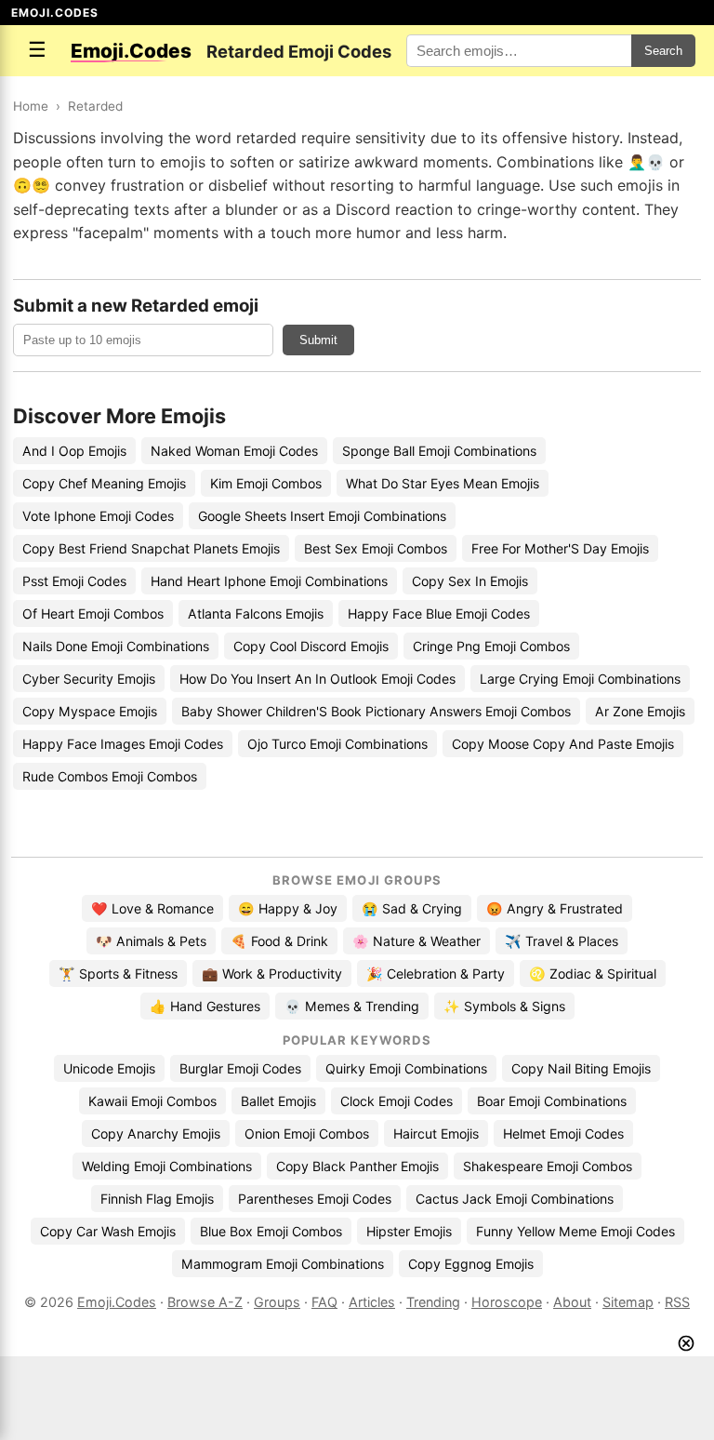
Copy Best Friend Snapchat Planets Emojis (151, 548)
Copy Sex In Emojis (470, 581)
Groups (277, 1302)
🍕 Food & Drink (279, 941)
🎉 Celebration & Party (435, 973)
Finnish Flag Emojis (157, 1199)
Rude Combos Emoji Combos (109, 776)
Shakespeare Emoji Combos (547, 1166)
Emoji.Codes (116, 1302)
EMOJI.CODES (55, 13)
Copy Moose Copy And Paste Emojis (563, 744)
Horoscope (506, 1302)
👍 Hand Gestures (205, 1006)
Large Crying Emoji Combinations (580, 679)
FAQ (324, 1302)
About (572, 1302)
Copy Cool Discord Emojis (311, 646)
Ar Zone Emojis (640, 711)
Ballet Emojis (278, 1101)
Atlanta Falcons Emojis (256, 613)
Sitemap (628, 1302)
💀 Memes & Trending (351, 1006)
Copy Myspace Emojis (89, 711)
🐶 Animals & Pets (151, 941)
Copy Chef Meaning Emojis (104, 483)
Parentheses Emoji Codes (314, 1199)
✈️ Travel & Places (561, 941)
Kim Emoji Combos (266, 483)
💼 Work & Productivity (272, 973)
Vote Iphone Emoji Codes (98, 516)
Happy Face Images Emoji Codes (122, 744)
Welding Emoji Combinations (167, 1166)
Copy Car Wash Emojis (108, 1231)
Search (663, 51)
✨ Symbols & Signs (504, 1006)
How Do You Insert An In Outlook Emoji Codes (317, 679)
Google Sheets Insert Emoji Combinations (322, 516)
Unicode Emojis (109, 1068)
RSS (677, 1302)
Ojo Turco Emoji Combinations (337, 744)
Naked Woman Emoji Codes (234, 451)
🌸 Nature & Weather (416, 941)
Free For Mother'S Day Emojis (560, 548)
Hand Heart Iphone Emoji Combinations (269, 581)
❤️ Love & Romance (152, 908)
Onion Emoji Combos (307, 1133)
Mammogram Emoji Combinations (282, 1264)
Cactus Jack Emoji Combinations (515, 1199)
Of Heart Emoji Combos (93, 613)
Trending (433, 1302)
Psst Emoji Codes (74, 581)
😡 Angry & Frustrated (554, 908)
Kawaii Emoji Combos (152, 1101)
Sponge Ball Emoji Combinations (439, 451)
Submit (318, 340)
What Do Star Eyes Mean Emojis (442, 483)
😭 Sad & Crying (412, 908)
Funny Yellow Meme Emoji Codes (575, 1231)
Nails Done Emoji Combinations (115, 646)
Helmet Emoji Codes (563, 1133)
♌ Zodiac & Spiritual (592, 973)
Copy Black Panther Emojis (357, 1166)
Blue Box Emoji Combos (271, 1231)
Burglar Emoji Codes (240, 1068)
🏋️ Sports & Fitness (118, 973)
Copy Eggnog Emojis (471, 1264)
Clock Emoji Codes (396, 1101)
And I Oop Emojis (74, 451)
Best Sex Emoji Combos (375, 548)
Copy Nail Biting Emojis (581, 1068)
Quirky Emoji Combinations (406, 1068)
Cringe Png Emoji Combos (491, 646)
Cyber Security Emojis (88, 679)
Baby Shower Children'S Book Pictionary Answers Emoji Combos (376, 711)
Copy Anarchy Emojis (155, 1133)
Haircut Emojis (436, 1133)
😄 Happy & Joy (287, 908)
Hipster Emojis (409, 1231)
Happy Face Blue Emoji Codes (439, 613)
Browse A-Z (205, 1302)
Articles (372, 1302)
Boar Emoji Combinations (552, 1101)
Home (30, 106)
